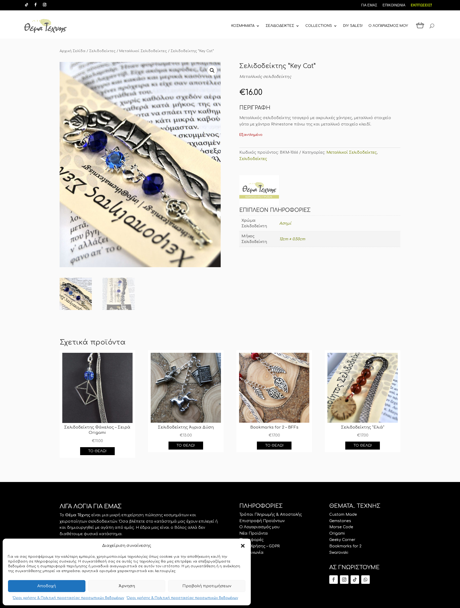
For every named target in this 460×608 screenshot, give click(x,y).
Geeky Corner (342, 540)
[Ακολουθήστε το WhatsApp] (365, 579)
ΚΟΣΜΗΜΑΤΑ (242, 26)
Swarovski (338, 553)
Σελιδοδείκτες (102, 51)
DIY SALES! (353, 26)
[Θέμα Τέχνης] (259, 191)
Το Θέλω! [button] (97, 451)
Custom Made (343, 515)
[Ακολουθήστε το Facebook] (35, 4)
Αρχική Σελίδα (72, 51)
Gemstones (340, 521)
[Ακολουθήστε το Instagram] (44, 4)
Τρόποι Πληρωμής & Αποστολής (270, 515)
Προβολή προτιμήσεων (206, 586)
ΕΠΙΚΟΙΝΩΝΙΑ (394, 5)
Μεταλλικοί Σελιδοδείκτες (143, 51)
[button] (242, 545)
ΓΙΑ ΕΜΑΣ (369, 5)
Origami (337, 533)
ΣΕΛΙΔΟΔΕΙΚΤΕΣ (280, 26)
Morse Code (341, 527)
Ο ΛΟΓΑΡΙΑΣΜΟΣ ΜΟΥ (388, 26)
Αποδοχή (46, 586)
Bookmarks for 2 (345, 546)
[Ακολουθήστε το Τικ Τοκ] (26, 4)
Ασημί (285, 223)
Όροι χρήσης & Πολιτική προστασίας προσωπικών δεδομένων (68, 598)
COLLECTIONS (318, 26)
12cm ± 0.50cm (292, 239)
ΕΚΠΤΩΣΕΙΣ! (421, 5)
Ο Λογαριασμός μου (259, 527)
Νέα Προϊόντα (253, 533)
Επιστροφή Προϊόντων (262, 521)
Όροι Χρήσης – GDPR (259, 546)
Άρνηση (127, 586)
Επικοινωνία (251, 553)
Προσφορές (251, 540)
